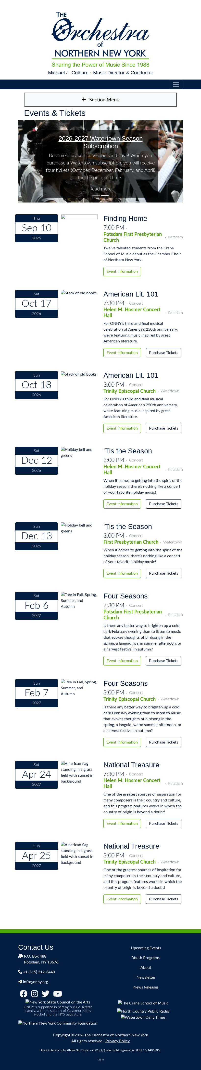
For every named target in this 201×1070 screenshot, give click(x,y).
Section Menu (103, 99)
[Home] (100, 40)
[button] (30, 161)
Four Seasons (125, 596)
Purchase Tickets (163, 353)
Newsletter (146, 977)
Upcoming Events (146, 948)
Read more (100, 189)
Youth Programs (146, 958)
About (145, 968)
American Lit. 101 (130, 294)
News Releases (146, 987)
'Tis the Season (127, 451)
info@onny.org (35, 982)
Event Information (122, 271)
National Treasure (131, 765)
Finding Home (125, 218)
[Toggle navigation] (176, 84)
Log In (101, 1060)
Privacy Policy (117, 1041)
